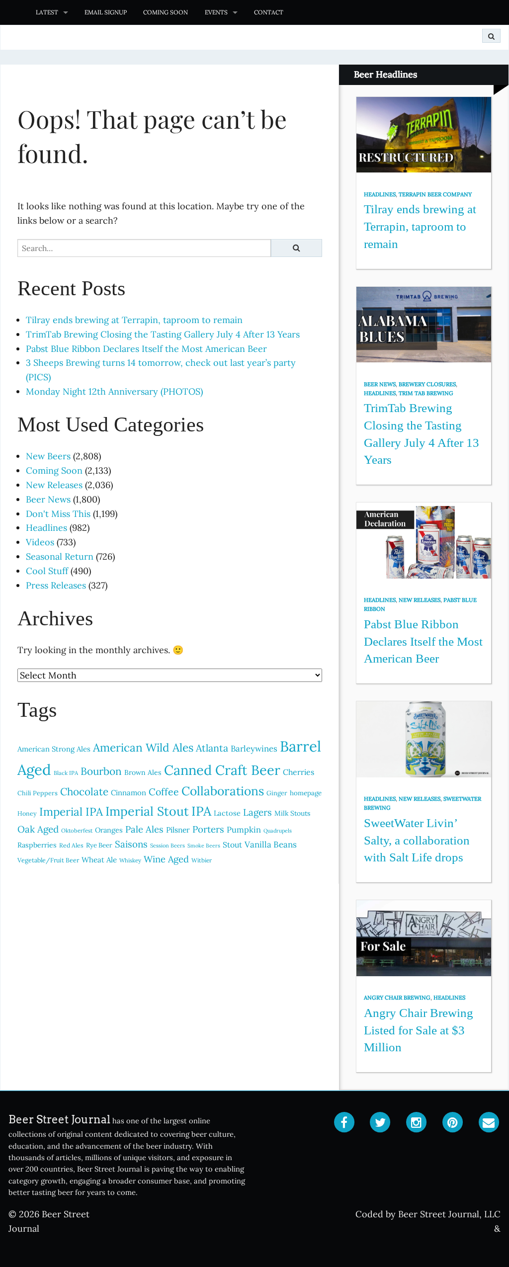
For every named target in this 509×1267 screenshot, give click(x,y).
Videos (40, 542)
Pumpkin (244, 829)
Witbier (201, 860)
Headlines (46, 527)
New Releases (54, 485)
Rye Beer (99, 845)
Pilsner (178, 830)
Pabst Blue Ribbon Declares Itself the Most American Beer (146, 348)
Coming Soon (165, 12)
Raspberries (37, 845)
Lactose (227, 813)
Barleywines (254, 748)
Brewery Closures (427, 384)
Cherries (298, 772)
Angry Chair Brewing (397, 997)
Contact (268, 12)
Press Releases (56, 585)
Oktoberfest (76, 830)
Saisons (131, 844)
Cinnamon (128, 792)
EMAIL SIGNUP (106, 12)
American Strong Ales (53, 749)
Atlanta (212, 748)
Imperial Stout (147, 811)
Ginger (276, 793)
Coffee (164, 791)
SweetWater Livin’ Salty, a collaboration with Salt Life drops (417, 840)
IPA (201, 811)
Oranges (109, 830)
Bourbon (101, 771)
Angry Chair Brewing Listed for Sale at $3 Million (418, 1030)
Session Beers (167, 845)
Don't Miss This (58, 513)
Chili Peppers (37, 793)
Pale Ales (144, 829)
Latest (47, 12)
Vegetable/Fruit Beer (48, 860)
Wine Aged (166, 859)
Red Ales (71, 845)
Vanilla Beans (271, 844)
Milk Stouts (292, 813)
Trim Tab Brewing (426, 393)
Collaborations (222, 791)
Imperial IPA (71, 811)
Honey (27, 813)
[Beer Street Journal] (13, 12)
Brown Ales (143, 772)
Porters (208, 829)
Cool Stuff (47, 571)
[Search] (491, 36)
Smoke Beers (203, 845)
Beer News (48, 499)
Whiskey (130, 860)
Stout (232, 844)
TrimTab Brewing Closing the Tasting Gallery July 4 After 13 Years (163, 334)
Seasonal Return (59, 556)
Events (216, 12)
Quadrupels (277, 830)
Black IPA (66, 772)
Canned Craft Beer (222, 769)
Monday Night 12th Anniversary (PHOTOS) (114, 391)
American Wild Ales (143, 747)
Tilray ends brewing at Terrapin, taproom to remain (134, 320)
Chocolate (84, 791)
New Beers (48, 456)
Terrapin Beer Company (435, 194)
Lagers (257, 812)
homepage (306, 793)
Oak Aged (38, 829)
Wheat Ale (99, 859)
